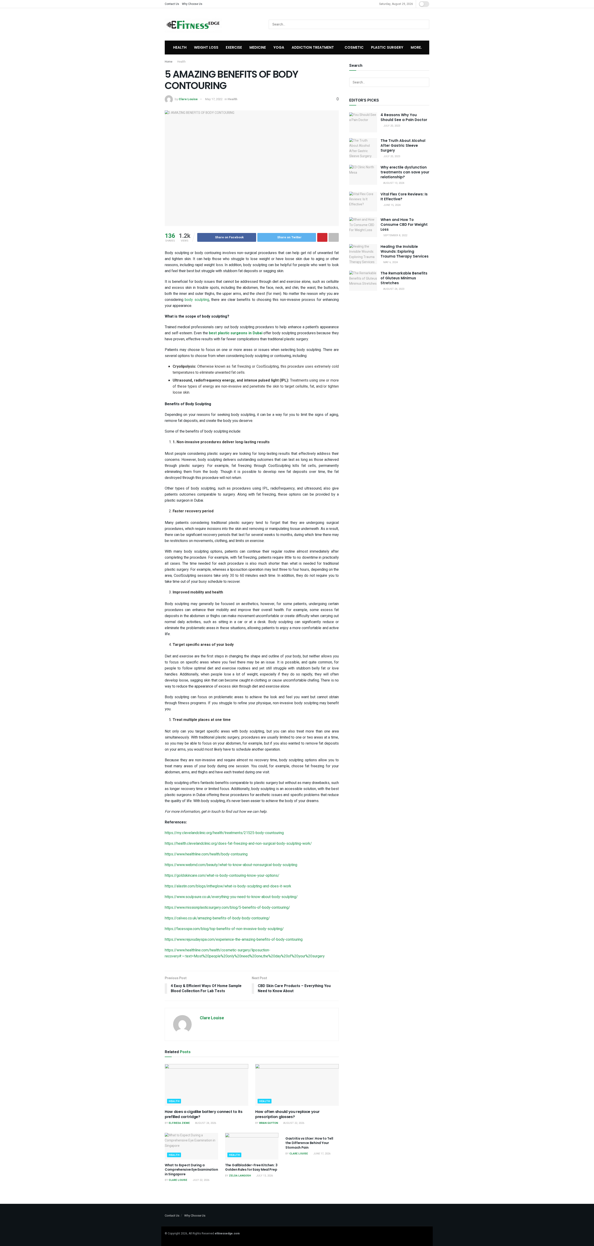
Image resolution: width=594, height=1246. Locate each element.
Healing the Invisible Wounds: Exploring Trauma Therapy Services (405, 251)
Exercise (234, 47)
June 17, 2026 (321, 1154)
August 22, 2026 (293, 1123)
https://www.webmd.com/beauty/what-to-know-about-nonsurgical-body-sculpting (231, 865)
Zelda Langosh (240, 1176)
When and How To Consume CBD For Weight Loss (404, 224)
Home (168, 62)
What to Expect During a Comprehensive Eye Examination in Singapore (191, 1169)
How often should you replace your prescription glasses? (287, 1114)
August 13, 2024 (393, 183)
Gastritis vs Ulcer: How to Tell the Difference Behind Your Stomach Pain (309, 1143)
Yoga (278, 47)
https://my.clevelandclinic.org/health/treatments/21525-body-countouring (224, 833)
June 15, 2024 (391, 205)
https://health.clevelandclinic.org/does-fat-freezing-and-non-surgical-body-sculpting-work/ (238, 843)
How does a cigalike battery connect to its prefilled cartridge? (203, 1114)
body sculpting (197, 300)
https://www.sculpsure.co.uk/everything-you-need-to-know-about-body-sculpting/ (231, 897)
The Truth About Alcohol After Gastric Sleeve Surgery (403, 145)
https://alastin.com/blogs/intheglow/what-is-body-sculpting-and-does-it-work (228, 886)
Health (180, 47)
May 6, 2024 (390, 262)
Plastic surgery (387, 47)
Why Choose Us (192, 4)
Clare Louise (188, 99)
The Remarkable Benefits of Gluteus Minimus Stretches (404, 278)
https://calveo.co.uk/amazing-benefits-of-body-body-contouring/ (217, 918)
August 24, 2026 (205, 1123)
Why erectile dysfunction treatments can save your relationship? (405, 172)
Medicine (257, 47)
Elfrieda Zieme (179, 1123)
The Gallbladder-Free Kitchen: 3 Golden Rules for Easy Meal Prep (251, 1167)
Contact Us (172, 4)
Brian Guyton (268, 1123)
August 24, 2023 (393, 289)
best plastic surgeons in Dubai (235, 333)
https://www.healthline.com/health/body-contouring (206, 854)
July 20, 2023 (391, 126)
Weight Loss (206, 47)
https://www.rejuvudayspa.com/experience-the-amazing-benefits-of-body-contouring (234, 939)
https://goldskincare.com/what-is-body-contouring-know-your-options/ (222, 875)
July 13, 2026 (264, 1176)
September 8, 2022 (395, 235)
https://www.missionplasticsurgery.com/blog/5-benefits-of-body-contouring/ (227, 907)
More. (416, 47)
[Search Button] (424, 24)
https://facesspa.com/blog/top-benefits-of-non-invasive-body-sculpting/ (224, 929)
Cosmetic (354, 47)
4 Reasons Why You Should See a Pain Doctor (404, 117)
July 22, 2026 (200, 1180)
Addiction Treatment (313, 47)
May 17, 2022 (214, 99)
